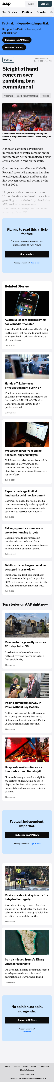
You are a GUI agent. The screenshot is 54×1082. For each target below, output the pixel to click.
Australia (8, 95)
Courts (41, 12)
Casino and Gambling (27, 95)
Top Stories (9, 12)
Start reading (27, 254)
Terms (7, 1066)
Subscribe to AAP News (16, 39)
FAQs (25, 1066)
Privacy (17, 1066)
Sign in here (35, 263)
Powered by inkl (27, 1074)
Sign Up (45, 3)
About (33, 1066)
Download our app (14, 47)
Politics (27, 12)
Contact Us (44, 1066)
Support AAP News (27, 1020)
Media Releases (27, 1070)
